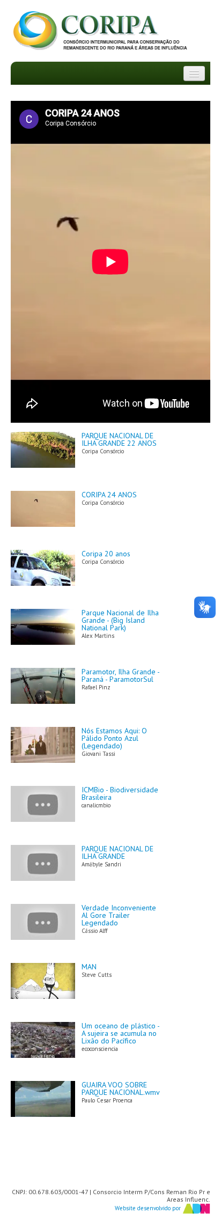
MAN (89, 967)
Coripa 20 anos (106, 553)
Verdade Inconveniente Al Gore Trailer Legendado (119, 915)
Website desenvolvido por (148, 1208)
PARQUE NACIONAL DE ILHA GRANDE (117, 852)
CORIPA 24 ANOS (109, 494)
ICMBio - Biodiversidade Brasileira (120, 793)
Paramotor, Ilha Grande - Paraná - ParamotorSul (120, 675)
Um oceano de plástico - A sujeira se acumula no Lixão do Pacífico (120, 1033)
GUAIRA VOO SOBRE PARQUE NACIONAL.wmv (121, 1088)
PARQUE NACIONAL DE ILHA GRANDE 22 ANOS (119, 439)
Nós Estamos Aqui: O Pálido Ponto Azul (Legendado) (114, 738)
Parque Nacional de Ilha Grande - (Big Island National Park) (120, 620)
